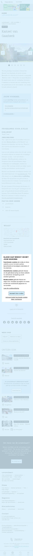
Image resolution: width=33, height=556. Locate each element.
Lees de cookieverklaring (11, 288)
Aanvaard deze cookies (16, 293)
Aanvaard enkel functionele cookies (16, 297)
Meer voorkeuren (16, 299)
